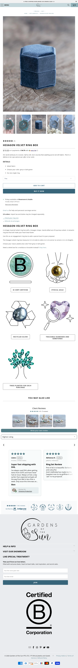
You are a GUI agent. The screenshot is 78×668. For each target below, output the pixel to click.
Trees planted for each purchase (20, 386)
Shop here (42, 247)
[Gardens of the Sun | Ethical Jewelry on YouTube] (47, 647)
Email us (6, 210)
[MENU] (1, 5)
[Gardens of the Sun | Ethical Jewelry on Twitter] (44, 647)
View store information (11, 204)
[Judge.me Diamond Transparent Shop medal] (34, 507)
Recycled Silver (20, 337)
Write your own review (39, 430)
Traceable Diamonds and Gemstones (57, 338)
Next (42, 11)
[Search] (68, 5)
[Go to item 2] (32, 421)
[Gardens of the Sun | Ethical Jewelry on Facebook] (33, 647)
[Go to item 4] (59, 421)
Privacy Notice (61, 656)
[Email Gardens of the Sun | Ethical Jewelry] (29, 647)
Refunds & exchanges (12, 221)
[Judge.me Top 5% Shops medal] (68, 507)
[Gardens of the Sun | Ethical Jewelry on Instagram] (37, 647)
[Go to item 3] (45, 421)
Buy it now (39, 191)
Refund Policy (42, 658)
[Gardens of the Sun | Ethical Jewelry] (39, 5)
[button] (24, 150)
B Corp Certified (20, 290)
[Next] (73, 64)
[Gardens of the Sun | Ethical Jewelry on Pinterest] (40, 647)
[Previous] (4, 64)
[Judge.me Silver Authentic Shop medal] (51, 507)
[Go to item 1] (18, 421)
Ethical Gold (57, 290)
